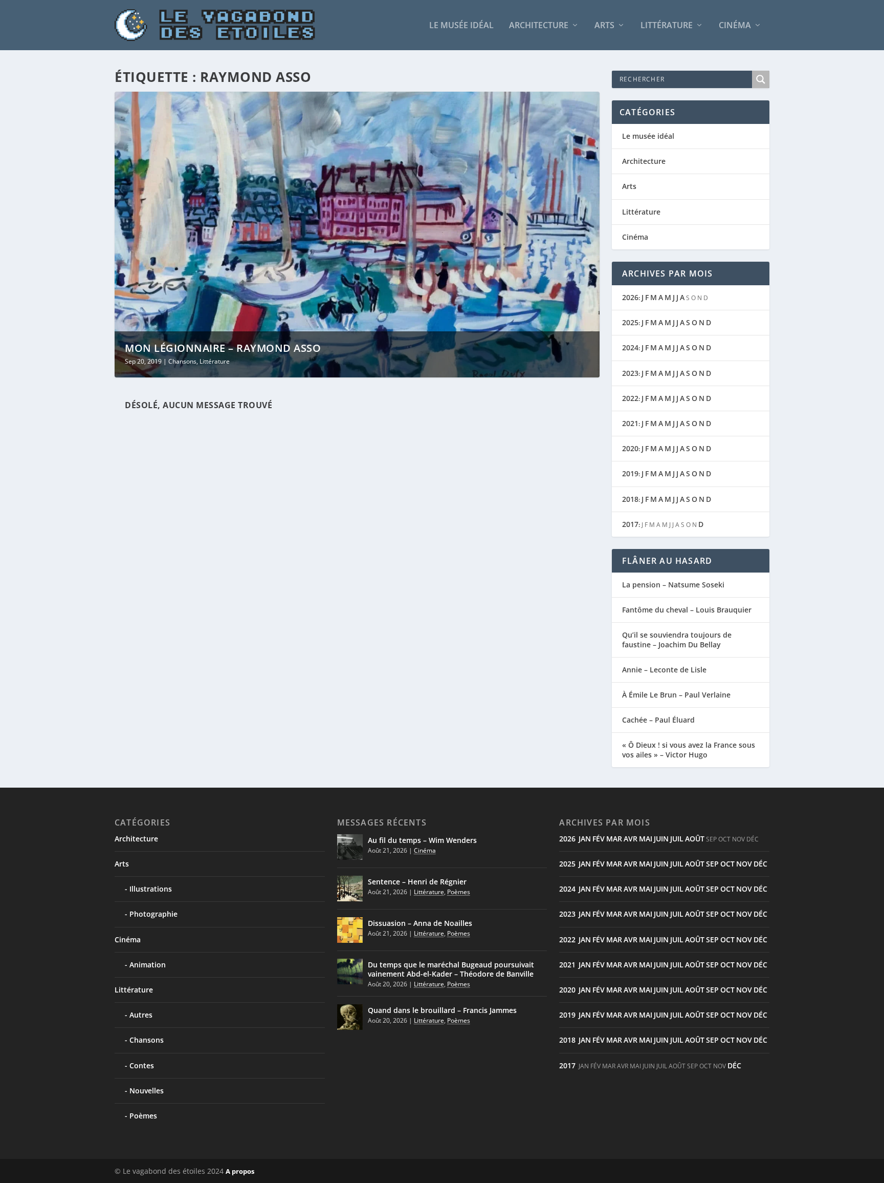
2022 (630, 398)
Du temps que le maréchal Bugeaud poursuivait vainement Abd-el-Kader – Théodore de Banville (451, 969)
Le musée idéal (461, 26)
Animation (147, 964)
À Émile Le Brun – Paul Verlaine (676, 695)
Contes (141, 1065)
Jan (585, 838)
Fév (598, 838)
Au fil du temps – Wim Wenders (422, 840)
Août (694, 838)
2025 (630, 322)
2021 (630, 423)
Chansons (182, 361)
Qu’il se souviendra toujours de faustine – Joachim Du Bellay (677, 639)
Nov (744, 864)
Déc (760, 864)
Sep (712, 864)
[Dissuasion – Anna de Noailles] (350, 930)
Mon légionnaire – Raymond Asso (223, 348)
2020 (630, 448)
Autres (140, 1015)
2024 (630, 347)
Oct (727, 864)
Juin (661, 838)
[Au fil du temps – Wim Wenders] (350, 847)
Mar (614, 838)
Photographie (153, 914)
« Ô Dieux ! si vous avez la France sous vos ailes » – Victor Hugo (688, 749)
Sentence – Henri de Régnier (417, 881)
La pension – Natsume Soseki (673, 584)
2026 (630, 297)
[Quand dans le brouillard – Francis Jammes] (350, 1017)
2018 (630, 499)
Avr (630, 838)
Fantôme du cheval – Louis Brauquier (687, 610)
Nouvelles (146, 1090)
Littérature (666, 26)
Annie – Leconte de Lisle (664, 669)
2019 (630, 473)
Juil (676, 838)
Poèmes (143, 1116)
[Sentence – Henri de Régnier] (350, 888)
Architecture (538, 26)
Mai (645, 838)
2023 (630, 373)
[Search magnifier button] (760, 79)
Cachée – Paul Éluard (658, 720)
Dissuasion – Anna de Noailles (420, 923)
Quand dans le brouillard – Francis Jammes (442, 1010)
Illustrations (150, 889)
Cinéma (735, 26)
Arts (604, 26)
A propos (240, 1171)
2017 (630, 524)
